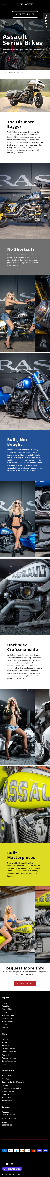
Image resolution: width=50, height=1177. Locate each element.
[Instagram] (11, 1164)
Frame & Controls (8, 1048)
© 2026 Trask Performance (12, 1174)
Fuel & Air (5, 1055)
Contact (5, 1012)
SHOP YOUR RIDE (25, 14)
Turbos (4, 1042)
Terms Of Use (7, 1101)
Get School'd (7, 1018)
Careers (5, 1028)
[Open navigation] (9, 5)
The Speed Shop (8, 1015)
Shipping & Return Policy (11, 1088)
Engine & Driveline (9, 1052)
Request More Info (25, 983)
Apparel (5, 1064)
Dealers (5, 1085)
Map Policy (6, 1079)
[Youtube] (6, 1164)
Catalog (5, 1039)
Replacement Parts (9, 1058)
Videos (4, 1024)
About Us (5, 1006)
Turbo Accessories (9, 1061)
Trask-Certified (7, 1021)
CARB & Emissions (9, 1094)
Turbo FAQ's (6, 1076)
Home (4, 73)
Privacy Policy (7, 1097)
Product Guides (8, 1091)
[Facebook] (3, 1164)
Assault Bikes (7, 1009)
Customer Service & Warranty (13, 1082)
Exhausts (5, 1045)
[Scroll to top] (44, 1170)
